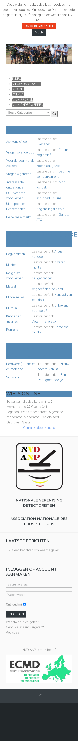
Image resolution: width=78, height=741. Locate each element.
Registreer (13, 632)
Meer (39, 32)
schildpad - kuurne (49, 198)
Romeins (12, 330)
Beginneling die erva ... (51, 209)
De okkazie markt (18, 217)
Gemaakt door (34, 428)
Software (12, 377)
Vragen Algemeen (18, 174)
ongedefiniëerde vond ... (49, 289)
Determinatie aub (44, 321)
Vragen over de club (20, 152)
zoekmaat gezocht (49, 166)
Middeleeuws (15, 297)
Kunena (50, 428)
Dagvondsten (15, 254)
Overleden (43, 144)
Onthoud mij (14, 604)
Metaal (11, 286)
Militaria (11, 308)
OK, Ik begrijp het (39, 26)
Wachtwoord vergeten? (22, 622)
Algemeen (23, 130)
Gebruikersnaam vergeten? (25, 627)
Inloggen (16, 614)
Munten (11, 265)
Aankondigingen (17, 141)
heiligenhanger (42, 278)
